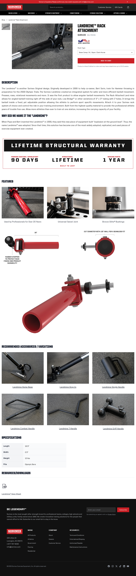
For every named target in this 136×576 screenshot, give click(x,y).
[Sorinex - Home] (15, 7)
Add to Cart (106, 61)
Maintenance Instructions (78, 547)
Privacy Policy (112, 514)
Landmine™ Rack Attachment (18, 20)
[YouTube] (128, 566)
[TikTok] (120, 566)
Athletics (31, 539)
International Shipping (77, 539)
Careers (51, 539)
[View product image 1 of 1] (6, 27)
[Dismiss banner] (127, 2)
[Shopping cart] (128, 7)
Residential (31, 551)
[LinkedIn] (124, 566)
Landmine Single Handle (113, 387)
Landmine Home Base (23, 387)
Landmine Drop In (68, 387)
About (51, 535)
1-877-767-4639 (13, 544)
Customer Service (104, 7)
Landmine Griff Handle (113, 428)
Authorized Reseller (76, 543)
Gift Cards (118, 7)
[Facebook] (109, 566)
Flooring (30, 547)
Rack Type (81, 48)
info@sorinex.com (13, 547)
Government (32, 543)
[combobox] (68, 7)
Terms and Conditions (77, 535)
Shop (3, 20)
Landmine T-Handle (68, 428)
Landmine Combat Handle (23, 428)
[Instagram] (112, 566)
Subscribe (123, 510)
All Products (32, 535)
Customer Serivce (55, 543)
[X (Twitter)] (116, 566)
